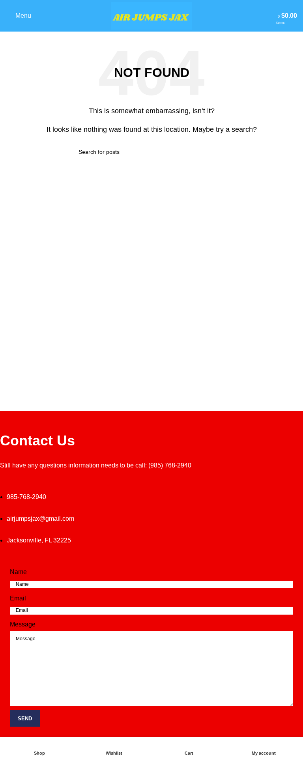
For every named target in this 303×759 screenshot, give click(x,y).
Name (18, 571)
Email (18, 598)
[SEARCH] (221, 152)
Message (23, 624)
